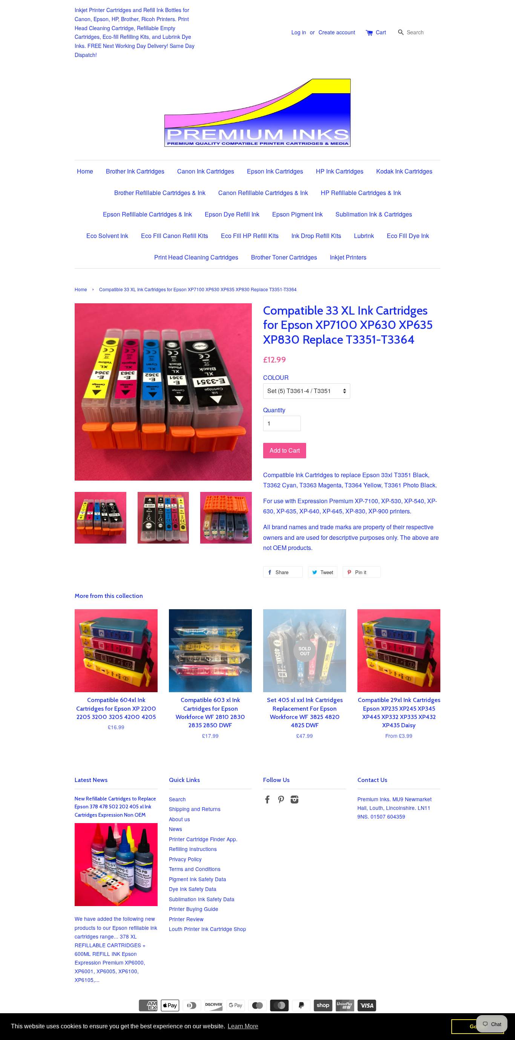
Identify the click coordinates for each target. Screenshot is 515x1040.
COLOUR (276, 377)
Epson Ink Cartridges (275, 171)
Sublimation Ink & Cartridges (374, 214)
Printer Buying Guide (193, 908)
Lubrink (364, 235)
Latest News (91, 779)
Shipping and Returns (195, 809)
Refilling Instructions (193, 849)
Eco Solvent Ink (107, 235)
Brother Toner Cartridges (284, 257)
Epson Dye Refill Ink (232, 214)
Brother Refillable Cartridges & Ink (159, 192)
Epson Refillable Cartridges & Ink (147, 214)
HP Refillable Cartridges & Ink (361, 192)
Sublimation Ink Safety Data (202, 899)
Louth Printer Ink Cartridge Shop (207, 928)
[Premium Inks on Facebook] (267, 800)
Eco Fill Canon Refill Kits (174, 235)
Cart (381, 32)
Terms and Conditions (195, 869)
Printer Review (186, 919)
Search (177, 799)
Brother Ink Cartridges (135, 171)
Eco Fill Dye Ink (408, 235)
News (175, 829)
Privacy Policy (185, 859)
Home (85, 171)
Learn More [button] (243, 1026)
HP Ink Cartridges (339, 171)
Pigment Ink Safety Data (197, 879)
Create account (337, 32)
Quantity (274, 410)
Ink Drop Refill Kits (316, 235)
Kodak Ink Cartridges (404, 171)
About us (179, 819)
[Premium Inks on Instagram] (294, 800)
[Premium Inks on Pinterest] (281, 800)
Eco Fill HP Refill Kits (250, 235)
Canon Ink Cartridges (205, 171)
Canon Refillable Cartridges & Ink (263, 192)
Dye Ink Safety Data (192, 889)
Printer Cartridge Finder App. (203, 839)
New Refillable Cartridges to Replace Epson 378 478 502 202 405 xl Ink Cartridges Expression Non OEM (115, 807)
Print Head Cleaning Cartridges (196, 257)
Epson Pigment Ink (297, 214)
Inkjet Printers (348, 257)
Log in (298, 32)
